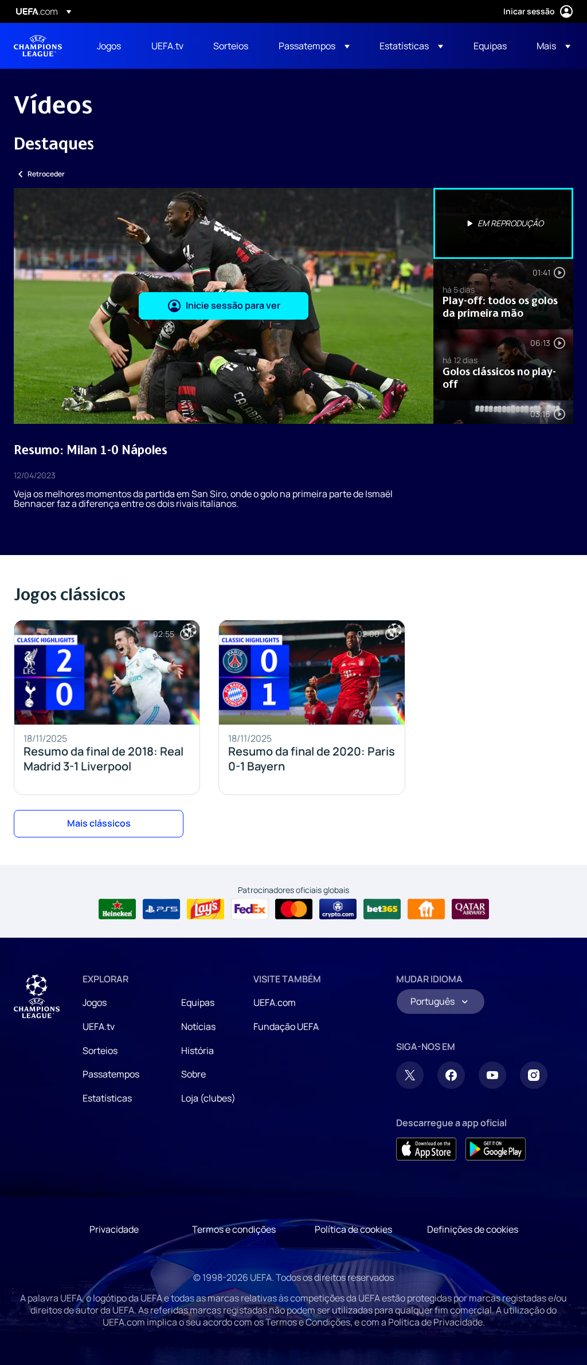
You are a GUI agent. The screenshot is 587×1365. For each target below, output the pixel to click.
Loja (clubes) (208, 1098)
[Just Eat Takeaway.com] (426, 909)
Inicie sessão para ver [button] (233, 305)
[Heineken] (117, 909)
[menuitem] (109, 46)
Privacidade (114, 1229)
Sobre (193, 1074)
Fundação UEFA (286, 1026)
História (197, 1050)
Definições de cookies (472, 1229)
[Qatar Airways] (470, 909)
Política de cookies (353, 1229)
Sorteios (100, 1050)
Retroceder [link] (46, 174)
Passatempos (111, 1074)
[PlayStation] (161, 909)
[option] (503, 223)
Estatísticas (107, 1098)
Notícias (198, 1026)
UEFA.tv (99, 1026)
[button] (314, 46)
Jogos (95, 1002)
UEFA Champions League (38, 46)
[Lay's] (205, 909)
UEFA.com (274, 1002)
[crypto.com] (338, 909)
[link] (108, 46)
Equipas (197, 1002)
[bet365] (382, 909)
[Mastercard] (293, 909)
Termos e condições (234, 1229)
